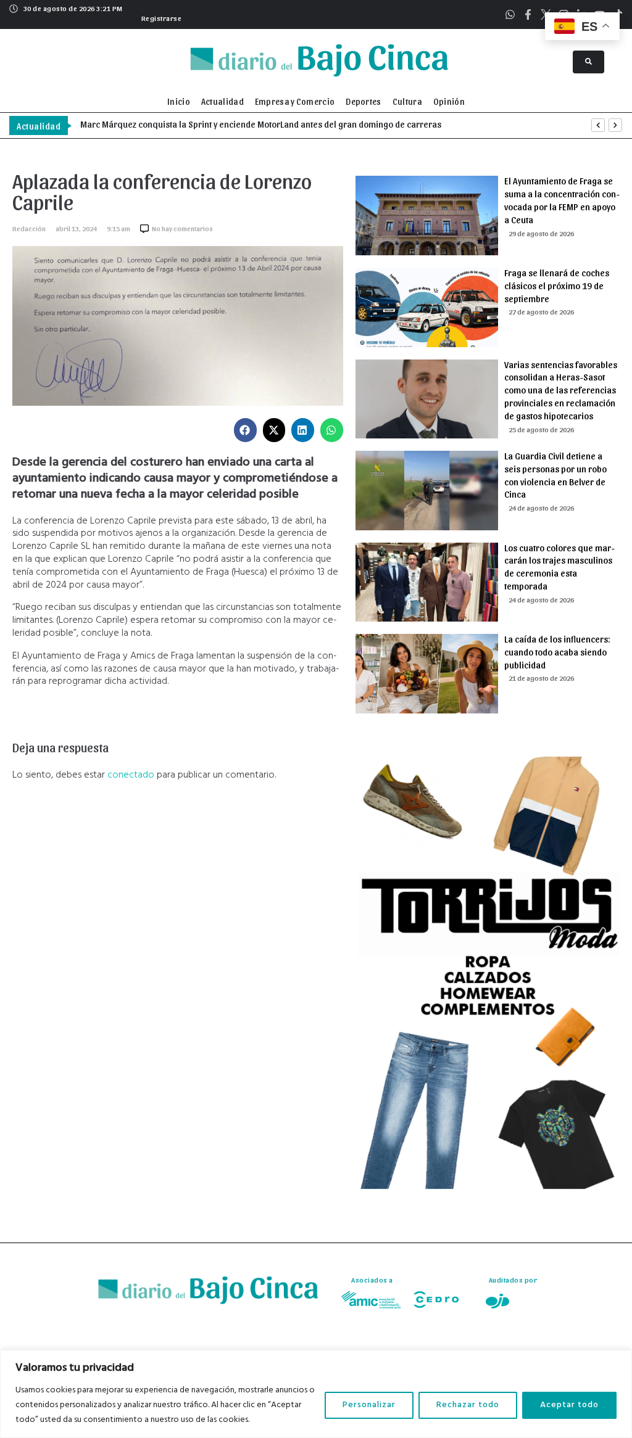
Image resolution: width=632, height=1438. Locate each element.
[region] (316, 1394)
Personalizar (369, 1405)
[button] (160, 16)
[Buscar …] (588, 62)
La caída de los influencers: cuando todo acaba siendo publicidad (557, 651)
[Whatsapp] (510, 14)
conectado (130, 775)
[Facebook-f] (528, 14)
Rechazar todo (467, 1405)
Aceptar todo (569, 1405)
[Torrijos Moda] (488, 1186)
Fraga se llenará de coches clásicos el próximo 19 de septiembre (556, 285)
